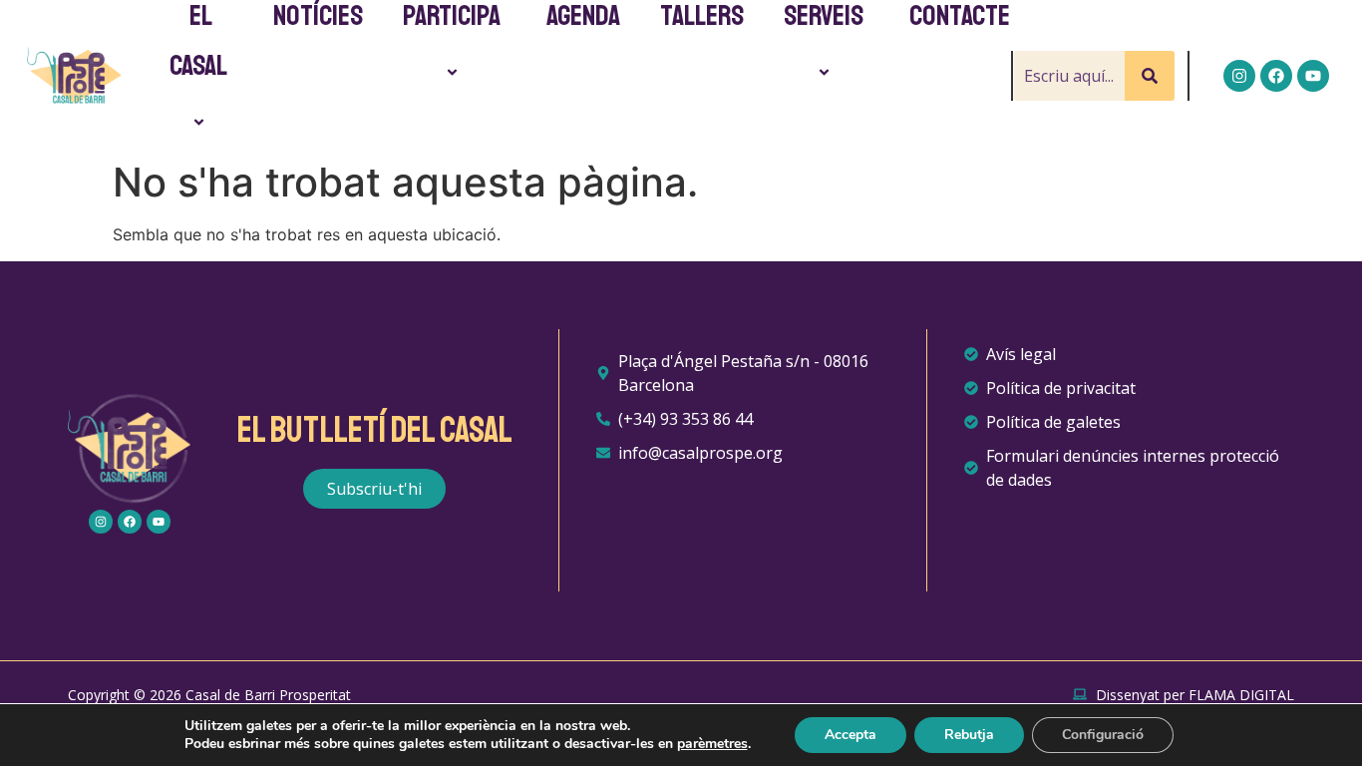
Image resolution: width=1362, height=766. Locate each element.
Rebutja (969, 734)
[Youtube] (1313, 76)
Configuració (1103, 734)
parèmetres (712, 744)
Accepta (850, 734)
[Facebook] (1276, 76)
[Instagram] (1239, 76)
